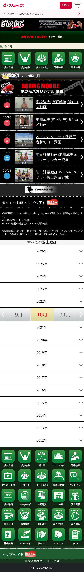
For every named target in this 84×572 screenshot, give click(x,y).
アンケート (25, 543)
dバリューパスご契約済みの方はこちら (24, 13)
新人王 (42, 465)
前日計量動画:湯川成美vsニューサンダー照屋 (56, 157)
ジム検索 (58, 504)
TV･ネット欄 (8, 485)
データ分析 (25, 504)
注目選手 (75, 504)
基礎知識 (8, 543)
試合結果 (25, 67)
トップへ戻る (13, 555)
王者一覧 (75, 67)
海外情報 (75, 524)
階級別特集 (58, 485)
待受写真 (42, 504)
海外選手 (42, 524)
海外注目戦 (58, 524)
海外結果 (25, 524)
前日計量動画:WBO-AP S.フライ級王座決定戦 (56, 174)
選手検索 (58, 67)
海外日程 (8, 524)
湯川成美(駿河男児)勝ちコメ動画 (57, 122)
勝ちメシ (42, 543)
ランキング (58, 465)
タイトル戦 (42, 67)
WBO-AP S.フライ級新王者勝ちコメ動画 (56, 139)
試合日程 (8, 67)
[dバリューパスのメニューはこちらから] (77, 5)
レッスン (58, 543)
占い (75, 543)
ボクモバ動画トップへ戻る (24, 203)
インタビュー (75, 485)
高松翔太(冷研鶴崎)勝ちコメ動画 (57, 104)
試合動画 (8, 504)
